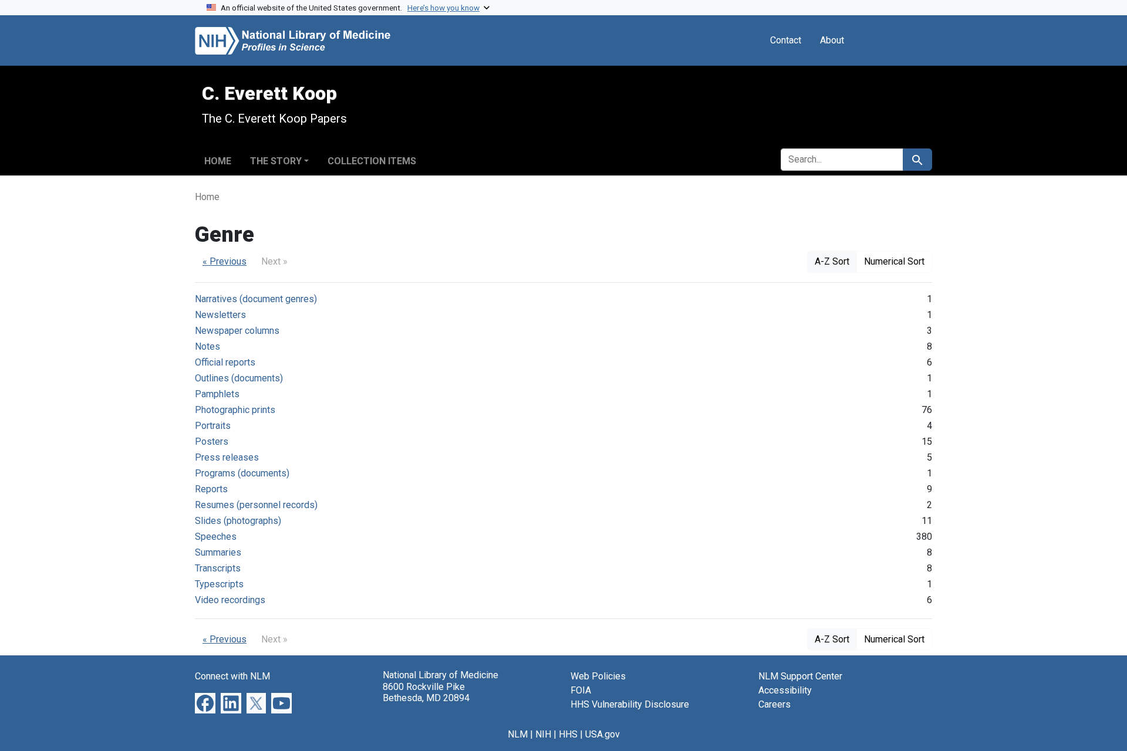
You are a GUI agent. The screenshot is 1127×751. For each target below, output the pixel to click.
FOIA (581, 690)
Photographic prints (235, 409)
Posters (211, 441)
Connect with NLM (232, 676)
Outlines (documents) (239, 378)
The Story (276, 161)
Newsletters (220, 314)
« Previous (225, 261)
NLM (518, 734)
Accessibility (785, 690)
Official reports (225, 362)
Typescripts (219, 584)
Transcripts (218, 568)
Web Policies (598, 676)
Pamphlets (217, 394)
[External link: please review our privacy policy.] (205, 702)
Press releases (227, 457)
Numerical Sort (894, 261)
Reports (211, 489)
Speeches (216, 536)
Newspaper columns (237, 330)
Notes (207, 346)
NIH (543, 734)
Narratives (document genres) (256, 299)
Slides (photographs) (238, 520)
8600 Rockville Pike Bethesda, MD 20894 (426, 692)
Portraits (213, 425)
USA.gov (602, 734)
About (832, 40)
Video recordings (230, 599)
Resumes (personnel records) (256, 504)
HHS (568, 734)
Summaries (218, 552)
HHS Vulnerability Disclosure (630, 704)
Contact (785, 40)
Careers (774, 704)
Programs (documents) (242, 473)
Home (217, 161)
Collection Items (372, 161)
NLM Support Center (800, 676)
